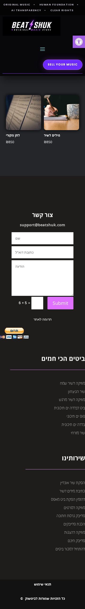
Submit (60, 303)
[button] (79, 42)
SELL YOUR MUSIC (63, 64)
